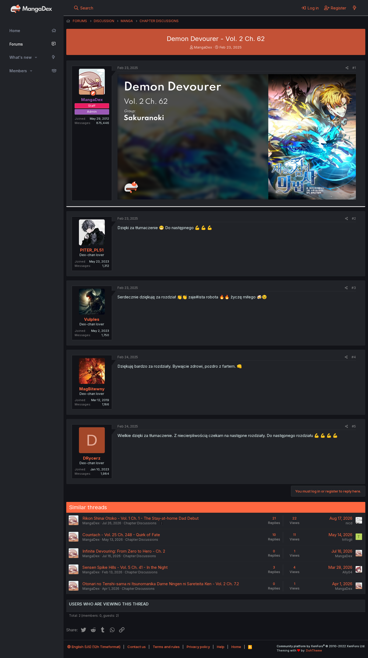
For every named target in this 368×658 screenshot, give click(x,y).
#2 (354, 218)
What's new (20, 57)
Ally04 (347, 572)
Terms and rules (166, 647)
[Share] (347, 68)
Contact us (136, 647)
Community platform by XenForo (321, 646)
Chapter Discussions (140, 523)
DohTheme (314, 650)
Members (18, 70)
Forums (16, 44)
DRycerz (91, 458)
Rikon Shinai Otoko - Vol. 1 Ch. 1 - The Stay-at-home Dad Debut (140, 518)
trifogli (347, 540)
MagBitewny (92, 388)
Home (14, 30)
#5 (354, 426)
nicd (349, 523)
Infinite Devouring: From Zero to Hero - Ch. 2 (123, 551)
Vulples (91, 319)
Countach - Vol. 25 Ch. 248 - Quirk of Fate (121, 534)
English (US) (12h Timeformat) (95, 647)
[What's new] (354, 8)
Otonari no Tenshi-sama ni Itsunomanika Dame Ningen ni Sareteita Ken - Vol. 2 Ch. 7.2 (160, 583)
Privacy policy (198, 647)
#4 (354, 357)
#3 (354, 288)
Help (220, 647)
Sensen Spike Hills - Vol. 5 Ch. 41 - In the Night (125, 567)
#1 (354, 68)
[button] (36, 57)
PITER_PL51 (91, 250)
